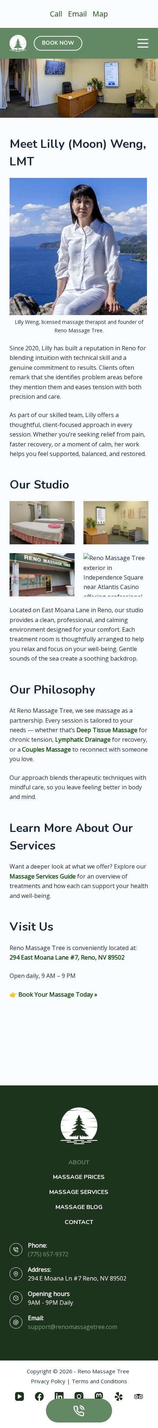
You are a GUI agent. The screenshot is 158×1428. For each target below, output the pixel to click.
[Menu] (142, 43)
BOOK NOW (58, 43)
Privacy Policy (48, 1381)
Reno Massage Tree (103, 1371)
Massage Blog (79, 1207)
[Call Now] (79, 1410)
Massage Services (78, 1192)
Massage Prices (79, 1177)
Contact (79, 1222)
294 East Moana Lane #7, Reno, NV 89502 (67, 957)
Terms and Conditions (99, 1381)
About (78, 1162)
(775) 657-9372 (48, 1254)
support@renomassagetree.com (72, 1327)
